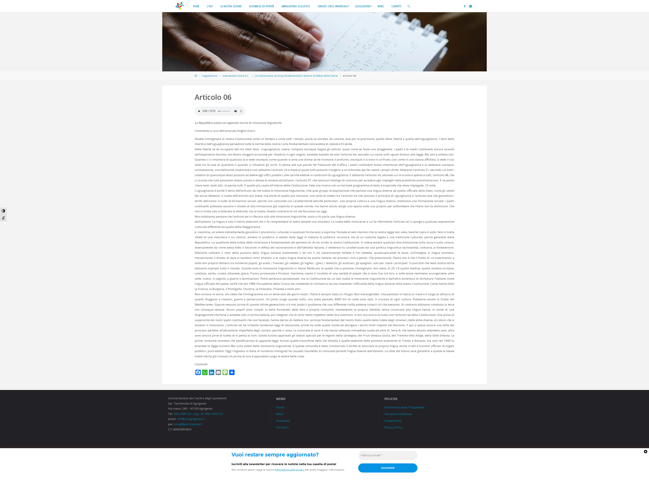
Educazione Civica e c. (236, 75)
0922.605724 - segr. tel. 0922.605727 (198, 414)
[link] (409, 6)
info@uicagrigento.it (190, 419)
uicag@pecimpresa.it (188, 424)
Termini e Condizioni (398, 414)
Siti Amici (282, 427)
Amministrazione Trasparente (404, 407)
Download (283, 421)
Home (280, 407)
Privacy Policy (393, 427)
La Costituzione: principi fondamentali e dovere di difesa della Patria (296, 75)
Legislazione (209, 75)
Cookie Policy (393, 421)
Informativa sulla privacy (289, 469)
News (279, 414)
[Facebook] (464, 6)
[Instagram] (470, 6)
